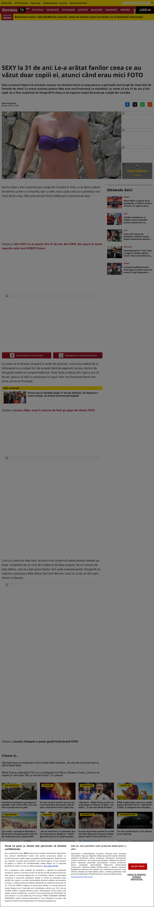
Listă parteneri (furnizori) (82, 877)
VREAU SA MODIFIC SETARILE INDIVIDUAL (136, 877)
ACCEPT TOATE (138, 866)
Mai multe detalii (51, 866)
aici (53, 888)
